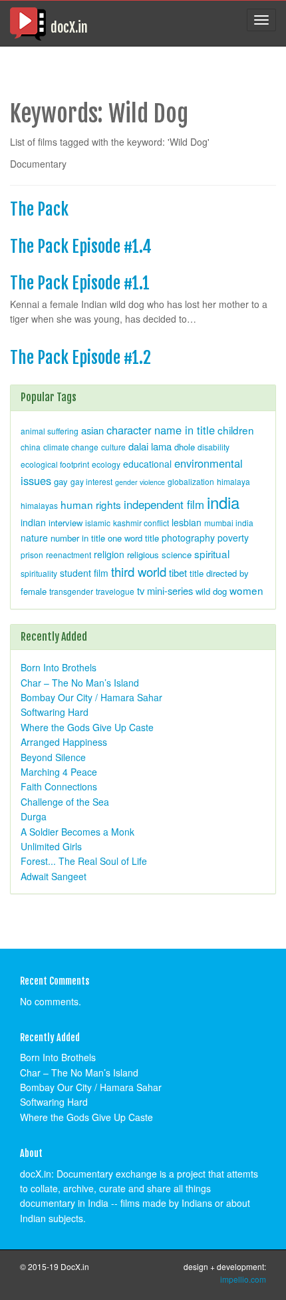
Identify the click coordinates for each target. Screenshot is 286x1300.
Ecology (106, 464)
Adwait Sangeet (53, 876)
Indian (33, 522)
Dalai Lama (150, 446)
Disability (213, 446)
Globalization (191, 481)
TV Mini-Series (165, 590)
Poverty (233, 537)
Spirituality (39, 573)
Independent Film (164, 504)
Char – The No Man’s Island (80, 682)
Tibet (178, 572)
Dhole (184, 446)
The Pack (39, 209)
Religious (143, 554)
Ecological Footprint (55, 464)
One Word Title (133, 538)
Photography (188, 537)
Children (235, 429)
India (223, 502)
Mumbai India (228, 522)
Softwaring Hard (54, 712)
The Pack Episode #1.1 (80, 283)
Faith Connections (59, 786)
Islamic (97, 522)
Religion (109, 554)
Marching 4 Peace (59, 771)
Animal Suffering (49, 430)
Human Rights (91, 504)
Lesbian (187, 522)
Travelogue (115, 591)
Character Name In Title (160, 430)
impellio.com (243, 1279)
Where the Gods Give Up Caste (87, 727)
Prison (32, 554)
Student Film (84, 572)
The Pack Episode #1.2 (80, 357)
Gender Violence (140, 482)
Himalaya (233, 481)
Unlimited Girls (51, 846)
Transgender (71, 591)
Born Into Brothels (58, 667)
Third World (138, 571)
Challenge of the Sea (65, 801)
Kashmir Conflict (141, 522)
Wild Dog (211, 591)
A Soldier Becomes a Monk (77, 831)
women (246, 590)
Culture (113, 446)
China (31, 446)
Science (177, 554)
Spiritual (211, 553)
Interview (65, 522)
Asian (92, 430)
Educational (147, 463)
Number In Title (78, 538)
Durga (34, 816)
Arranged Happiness (64, 741)
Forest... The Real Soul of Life (84, 861)
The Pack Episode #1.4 (81, 246)
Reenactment (68, 554)
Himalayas (39, 505)
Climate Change (70, 446)
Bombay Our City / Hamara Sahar (91, 697)
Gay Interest (91, 481)
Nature (34, 537)
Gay (61, 481)
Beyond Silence (53, 757)
